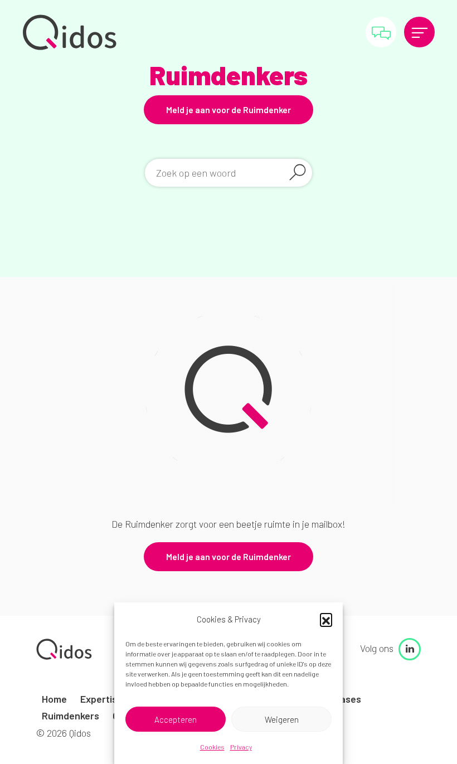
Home (54, 699)
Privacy (241, 747)
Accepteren (175, 719)
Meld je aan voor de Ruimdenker (228, 109)
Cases (347, 699)
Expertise (101, 699)
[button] (326, 619)
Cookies (212, 747)
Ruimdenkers (70, 716)
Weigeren (282, 719)
